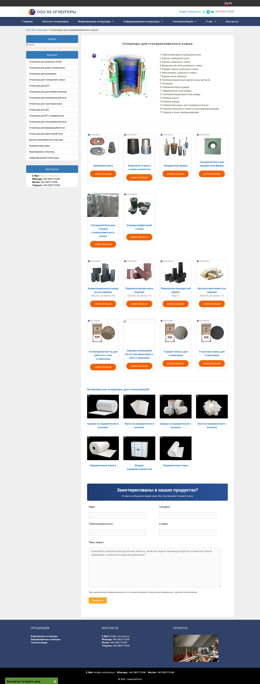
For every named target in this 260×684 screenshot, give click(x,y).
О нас (209, 21)
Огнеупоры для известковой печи (46, 134)
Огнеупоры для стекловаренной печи (47, 122)
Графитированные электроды (44, 158)
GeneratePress (134, 679)
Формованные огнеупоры (94, 21)
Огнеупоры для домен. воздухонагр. (47, 68)
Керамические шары (39, 146)
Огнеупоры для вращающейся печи (47, 128)
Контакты (232, 21)
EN (230, 3)
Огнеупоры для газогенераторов (45, 104)
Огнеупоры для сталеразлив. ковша (47, 80)
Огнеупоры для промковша (42, 74)
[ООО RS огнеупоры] (52, 11)
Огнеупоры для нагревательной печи (47, 98)
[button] (113, 21)
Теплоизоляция (182, 21)
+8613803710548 (51, 179)
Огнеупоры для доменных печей (45, 62)
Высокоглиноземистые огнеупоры (46, 140)
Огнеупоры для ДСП (39, 86)
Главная (27, 21)
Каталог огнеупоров (55, 21)
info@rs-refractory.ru (190, 11)
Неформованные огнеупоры (141, 21)
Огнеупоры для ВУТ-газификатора (46, 116)
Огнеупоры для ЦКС (39, 110)
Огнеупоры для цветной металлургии (48, 92)
